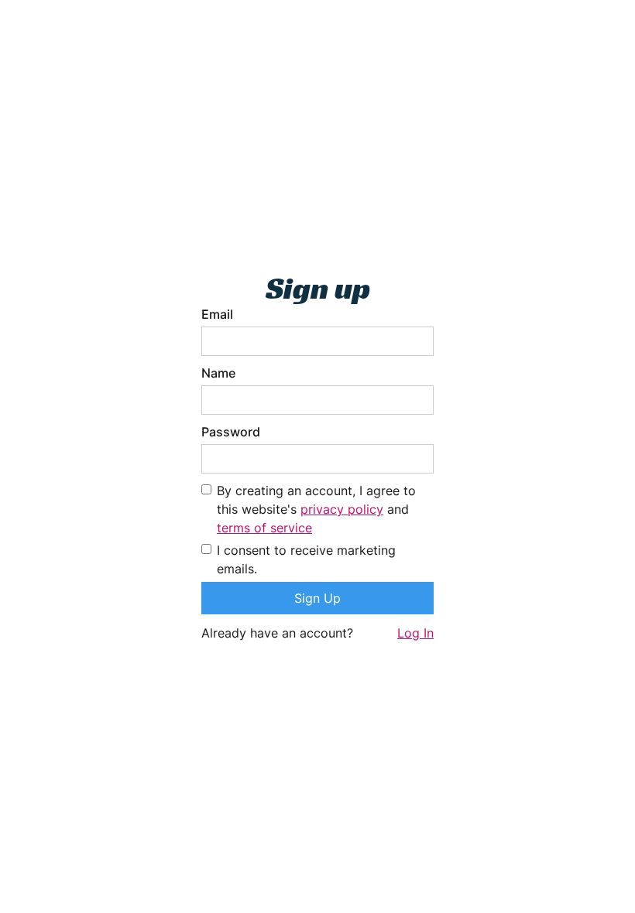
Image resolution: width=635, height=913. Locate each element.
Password (230, 431)
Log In (415, 633)
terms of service (264, 527)
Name (218, 373)
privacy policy (341, 509)
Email (217, 314)
